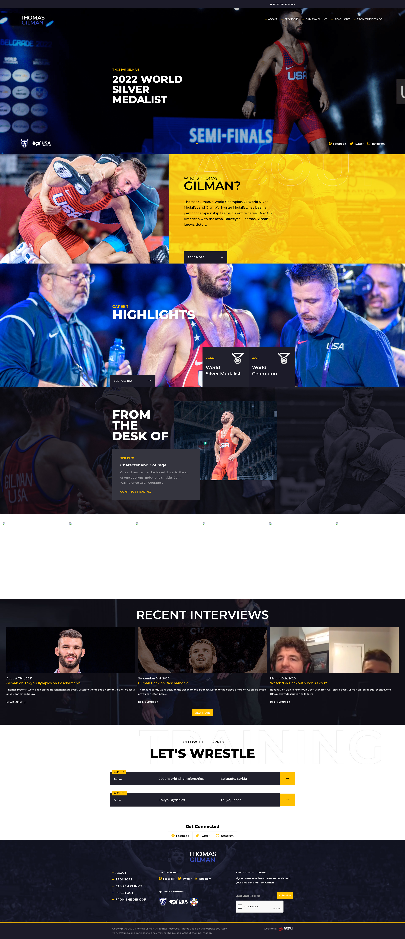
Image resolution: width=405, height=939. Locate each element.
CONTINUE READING (135, 491)
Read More (196, 257)
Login (291, 4)
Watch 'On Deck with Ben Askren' (298, 683)
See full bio (123, 380)
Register (278, 4)
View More (202, 712)
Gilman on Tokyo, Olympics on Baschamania (43, 683)
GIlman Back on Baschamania (163, 683)
